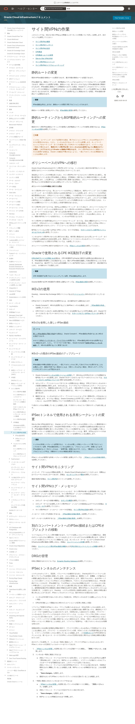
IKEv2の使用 (116, 52)
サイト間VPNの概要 (43, 42)
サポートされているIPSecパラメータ (85, 313)
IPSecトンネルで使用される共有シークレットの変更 (119, 57)
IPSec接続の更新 (66, 110)
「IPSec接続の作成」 (97, 305)
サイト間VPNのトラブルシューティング (50, 65)
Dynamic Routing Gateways (67, 561)
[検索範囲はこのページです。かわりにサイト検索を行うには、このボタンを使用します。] (64, 8)
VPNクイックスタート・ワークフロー (52, 340)
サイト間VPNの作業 (118, 28)
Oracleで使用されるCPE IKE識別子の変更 (119, 48)
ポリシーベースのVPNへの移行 (120, 42)
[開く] (5, 28)
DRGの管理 (115, 80)
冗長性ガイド (88, 633)
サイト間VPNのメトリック (45, 62)
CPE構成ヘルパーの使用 (44, 55)
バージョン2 (78, 294)
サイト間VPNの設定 (43, 48)
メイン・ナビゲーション (13, 9)
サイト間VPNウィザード (44, 45)
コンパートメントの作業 (75, 542)
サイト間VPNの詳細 (81, 510)
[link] (55, 8)
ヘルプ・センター (27, 8)
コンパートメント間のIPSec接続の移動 (52, 546)
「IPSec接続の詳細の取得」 (72, 514)
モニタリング (71, 474)
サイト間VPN (52, 479)
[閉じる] (5, 59)
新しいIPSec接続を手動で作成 (44, 334)
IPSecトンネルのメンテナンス (119, 84)
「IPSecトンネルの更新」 (45, 649)
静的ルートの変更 (117, 31)
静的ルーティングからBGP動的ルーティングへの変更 (119, 36)
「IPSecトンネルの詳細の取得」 (94, 457)
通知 (82, 474)
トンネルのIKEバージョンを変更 (60, 375)
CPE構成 (39, 52)
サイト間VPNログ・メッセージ (120, 68)
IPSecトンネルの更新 (77, 246)
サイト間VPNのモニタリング (120, 63)
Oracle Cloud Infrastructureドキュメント (27, 17)
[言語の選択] (129, 9)
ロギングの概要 (66, 500)
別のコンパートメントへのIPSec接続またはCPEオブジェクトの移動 (119, 74)
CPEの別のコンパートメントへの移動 (84, 546)
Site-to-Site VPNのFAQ (44, 58)
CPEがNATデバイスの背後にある (43, 258)
